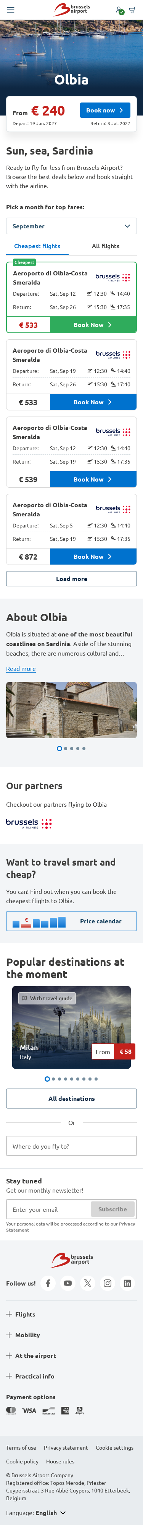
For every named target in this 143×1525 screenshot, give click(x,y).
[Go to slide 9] (96, 1079)
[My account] (118, 10)
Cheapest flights (37, 245)
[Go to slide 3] (71, 748)
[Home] (71, 9)
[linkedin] (127, 1283)
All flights (105, 245)
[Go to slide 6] (77, 1079)
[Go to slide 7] (83, 1079)
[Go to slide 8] (90, 1079)
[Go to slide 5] (83, 748)
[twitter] (87, 1283)
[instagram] (107, 1283)
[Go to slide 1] (59, 748)
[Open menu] (10, 10)
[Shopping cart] (132, 10)
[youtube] (68, 1283)
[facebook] (48, 1283)
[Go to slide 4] (77, 748)
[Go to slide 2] (65, 748)
